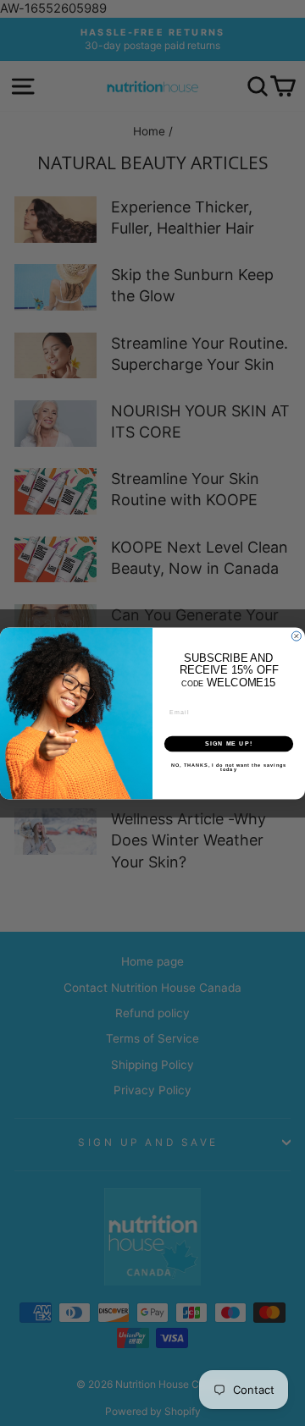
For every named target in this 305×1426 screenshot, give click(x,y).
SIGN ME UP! (228, 744)
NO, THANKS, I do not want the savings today (228, 767)
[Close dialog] (296, 636)
